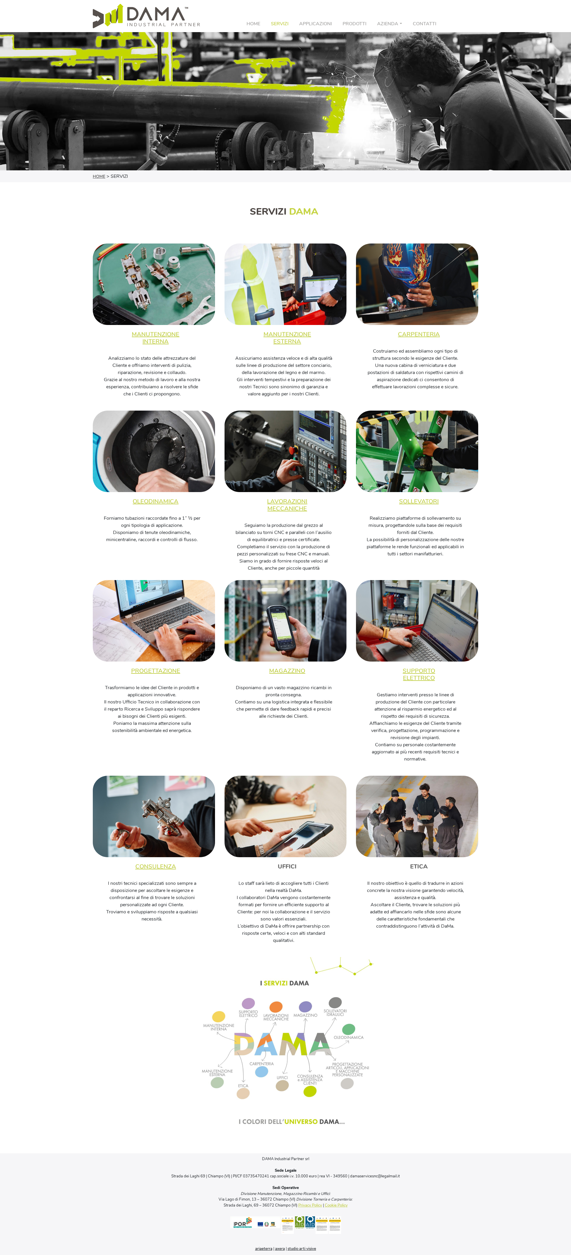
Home (253, 24)
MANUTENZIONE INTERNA (155, 337)
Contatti (424, 24)
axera (280, 1248)
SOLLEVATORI (419, 501)
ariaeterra (263, 1248)
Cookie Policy (336, 1205)
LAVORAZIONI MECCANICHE (287, 505)
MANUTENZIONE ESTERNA (287, 337)
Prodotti (354, 24)
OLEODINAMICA (155, 501)
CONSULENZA (155, 867)
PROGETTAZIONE (155, 671)
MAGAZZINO (287, 671)
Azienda (387, 24)
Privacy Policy (310, 1205)
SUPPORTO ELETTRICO (419, 674)
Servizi (279, 24)
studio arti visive (302, 1248)
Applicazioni (315, 24)
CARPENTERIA (419, 334)
